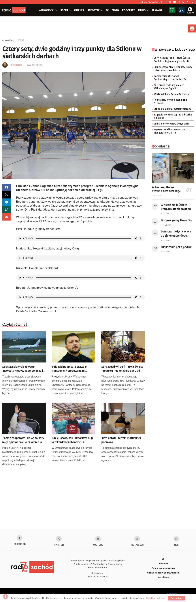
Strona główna (8, 40)
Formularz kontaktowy (163, 568)
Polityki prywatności (155, 598)
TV (107, 10)
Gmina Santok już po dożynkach (171, 123)
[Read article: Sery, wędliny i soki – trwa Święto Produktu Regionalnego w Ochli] (123, 346)
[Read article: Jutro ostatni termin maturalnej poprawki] (123, 418)
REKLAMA (157, 10)
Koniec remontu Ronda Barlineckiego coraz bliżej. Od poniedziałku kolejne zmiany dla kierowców (171, 78)
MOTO (115, 10)
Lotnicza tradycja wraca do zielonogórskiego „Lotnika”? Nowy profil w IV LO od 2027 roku (176, 234)
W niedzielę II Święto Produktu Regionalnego (176, 207)
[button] (192, 28)
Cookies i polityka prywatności (163, 572)
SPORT (64, 10)
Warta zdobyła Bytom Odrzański (171, 94)
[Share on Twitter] (6, 194)
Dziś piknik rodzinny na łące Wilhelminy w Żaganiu (169, 87)
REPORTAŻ (93, 10)
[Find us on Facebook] (166, 2)
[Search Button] (193, 2)
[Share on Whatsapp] (6, 209)
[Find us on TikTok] (187, 2)
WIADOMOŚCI (46, 10)
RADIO (142, 10)
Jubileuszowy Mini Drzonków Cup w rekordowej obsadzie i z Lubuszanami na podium (72, 440)
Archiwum (163, 577)
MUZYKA (79, 10)
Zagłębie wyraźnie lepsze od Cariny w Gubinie (173, 116)
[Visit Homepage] (17, 10)
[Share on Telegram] (6, 202)
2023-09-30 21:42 (34, 64)
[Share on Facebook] (6, 187)
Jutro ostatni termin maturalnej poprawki (121, 440)
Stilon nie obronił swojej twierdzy (172, 109)
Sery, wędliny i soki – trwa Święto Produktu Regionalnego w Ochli (122, 369)
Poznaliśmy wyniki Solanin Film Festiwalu (170, 101)
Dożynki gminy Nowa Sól (176, 220)
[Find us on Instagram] (179, 2)
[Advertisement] (98, 28)
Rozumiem (176, 598)
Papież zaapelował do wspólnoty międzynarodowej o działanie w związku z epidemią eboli (23, 440)
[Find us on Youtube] (98, 539)
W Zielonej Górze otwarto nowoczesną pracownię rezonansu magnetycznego (165, 189)
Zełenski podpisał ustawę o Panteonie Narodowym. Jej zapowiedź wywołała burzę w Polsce (70, 369)
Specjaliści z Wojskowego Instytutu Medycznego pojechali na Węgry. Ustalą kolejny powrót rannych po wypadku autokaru (22, 369)
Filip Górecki (15, 64)
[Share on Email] (6, 217)
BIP (163, 558)
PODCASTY (128, 10)
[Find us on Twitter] (170, 2)
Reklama (163, 563)
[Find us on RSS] (183, 2)
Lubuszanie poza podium (176, 247)
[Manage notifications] (5, 596)
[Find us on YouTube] (174, 2)
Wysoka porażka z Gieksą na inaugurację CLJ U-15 (169, 131)
